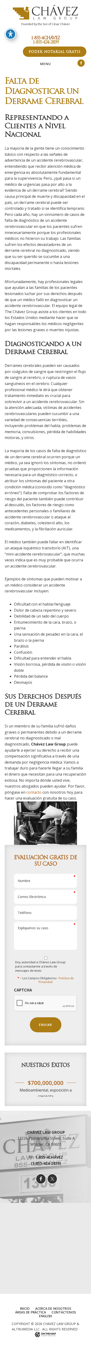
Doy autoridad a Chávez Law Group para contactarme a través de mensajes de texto (40, 966)
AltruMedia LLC (26, 1328)
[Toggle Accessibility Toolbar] (10, 34)
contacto (34, 792)
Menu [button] (45, 64)
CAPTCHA (23, 990)
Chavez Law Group (59, 1323)
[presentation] (45, 1003)
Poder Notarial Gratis (54, 52)
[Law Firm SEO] (45, 1334)
